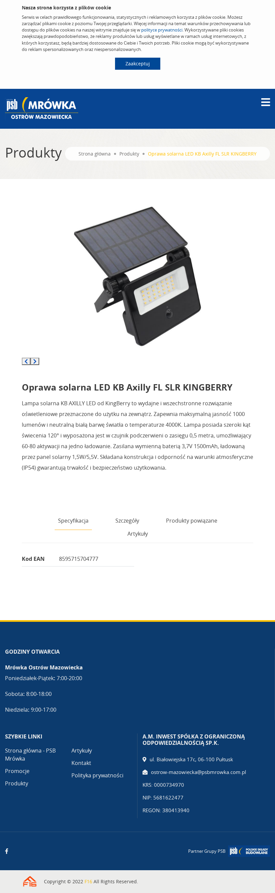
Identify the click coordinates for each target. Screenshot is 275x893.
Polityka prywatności (97, 775)
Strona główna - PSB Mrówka (30, 754)
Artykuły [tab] (137, 533)
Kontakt (81, 763)
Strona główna (94, 154)
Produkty (129, 154)
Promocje (17, 771)
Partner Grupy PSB (206, 851)
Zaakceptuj (137, 63)
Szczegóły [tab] (127, 520)
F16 (88, 881)
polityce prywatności (161, 30)
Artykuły (81, 750)
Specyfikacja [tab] (73, 520)
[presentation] (26, 361)
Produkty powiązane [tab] (191, 520)
